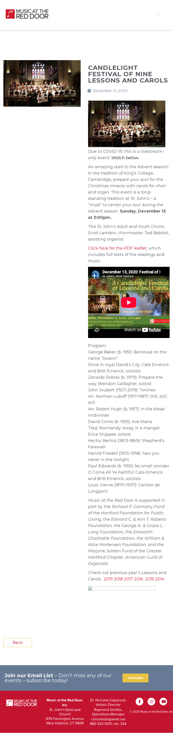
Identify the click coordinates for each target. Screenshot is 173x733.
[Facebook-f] (139, 701)
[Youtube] (163, 701)
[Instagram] (151, 701)
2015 (149, 579)
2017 (128, 579)
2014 (159, 579)
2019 (108, 579)
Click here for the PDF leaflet (117, 248)
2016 (138, 579)
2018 (118, 579)
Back (18, 642)
